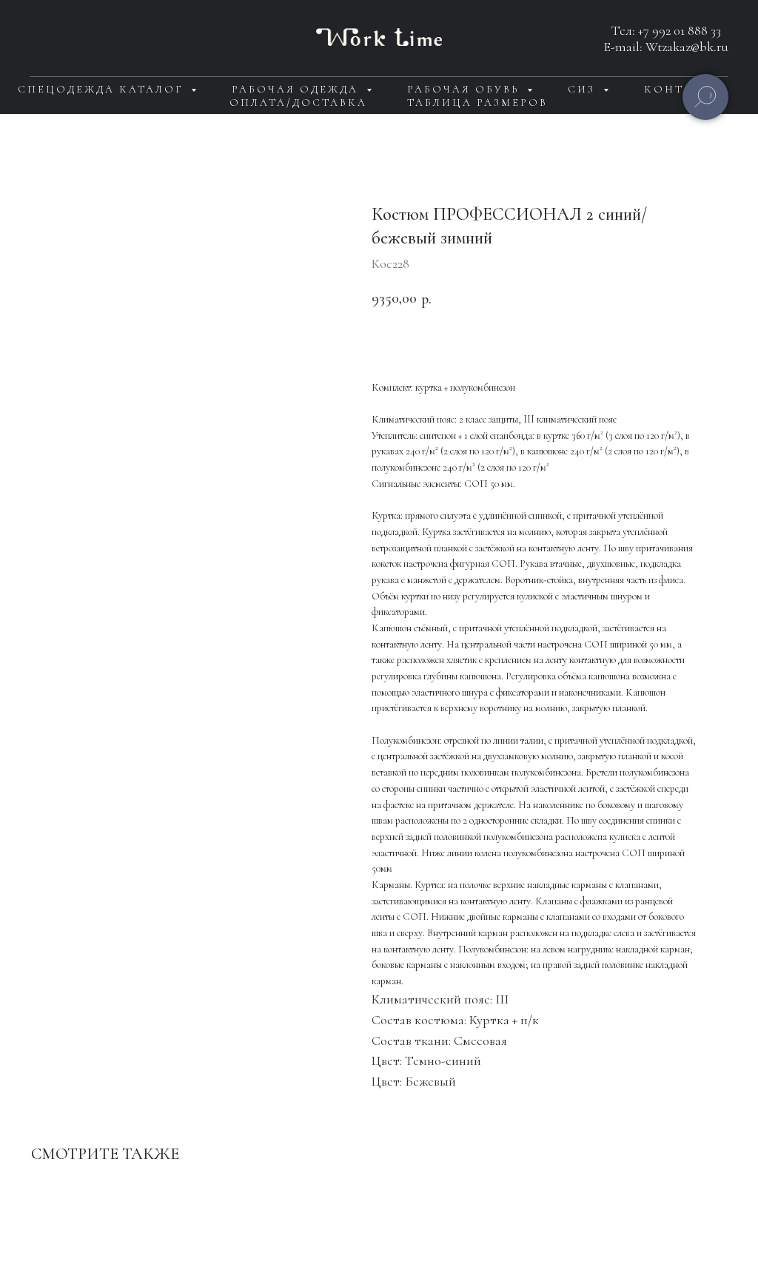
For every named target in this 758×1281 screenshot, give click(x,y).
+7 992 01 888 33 (679, 30)
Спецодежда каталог (102, 89)
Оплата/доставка (298, 102)
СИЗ (584, 89)
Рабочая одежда (297, 89)
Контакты (683, 89)
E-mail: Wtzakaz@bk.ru (666, 46)
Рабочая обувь (465, 89)
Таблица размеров (477, 102)
